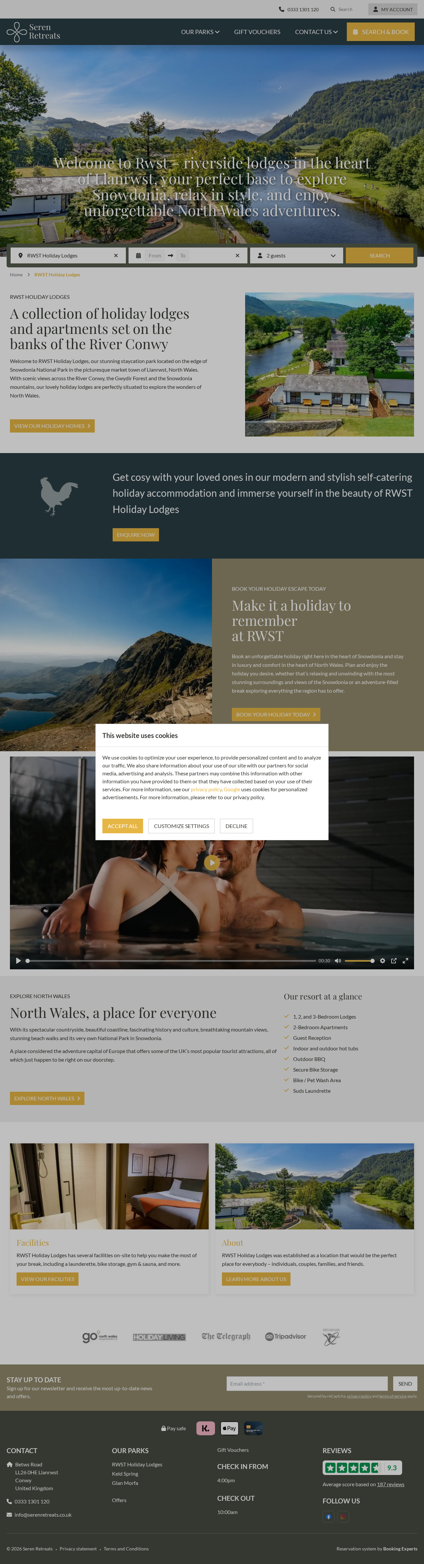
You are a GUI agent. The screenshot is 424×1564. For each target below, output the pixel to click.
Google (232, 789)
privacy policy (206, 789)
